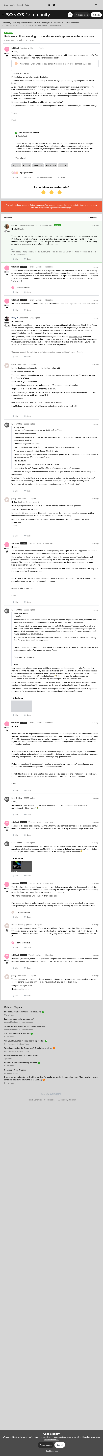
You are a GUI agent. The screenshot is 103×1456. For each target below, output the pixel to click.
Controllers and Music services (66, 22)
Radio (27, 5)
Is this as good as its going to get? (19, 1019)
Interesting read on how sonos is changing (22, 1011)
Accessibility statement (67, 1099)
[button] (2, 15)
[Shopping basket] (96, 5)
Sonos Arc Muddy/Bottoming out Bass (20, 1062)
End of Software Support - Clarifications (21, 1055)
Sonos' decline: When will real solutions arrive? (24, 1026)
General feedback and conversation (18, 1022)
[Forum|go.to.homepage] (28, 14)
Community (6, 22)
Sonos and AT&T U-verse (15, 1070)
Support (19, 5)
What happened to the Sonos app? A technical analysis (28, 1048)
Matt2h (14, 924)
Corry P (14, 317)
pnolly (13, 364)
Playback (16, 165)
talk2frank (15, 48)
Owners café (9, 1015)
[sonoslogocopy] (51, 5)
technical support (75, 336)
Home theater (9, 1036)
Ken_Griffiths (16, 424)
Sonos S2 (63, 165)
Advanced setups (11, 1073)
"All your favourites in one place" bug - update (24, 1040)
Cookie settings (50, 1099)
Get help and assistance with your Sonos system (32, 22)
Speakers (8, 1058)
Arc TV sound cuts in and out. (17, 1033)
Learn (12, 5)
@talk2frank (22, 136)
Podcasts (26, 165)
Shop (6, 5)
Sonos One (38, 165)
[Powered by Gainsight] (51, 1094)
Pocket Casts (51, 165)
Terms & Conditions (34, 1099)
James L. (15, 225)
